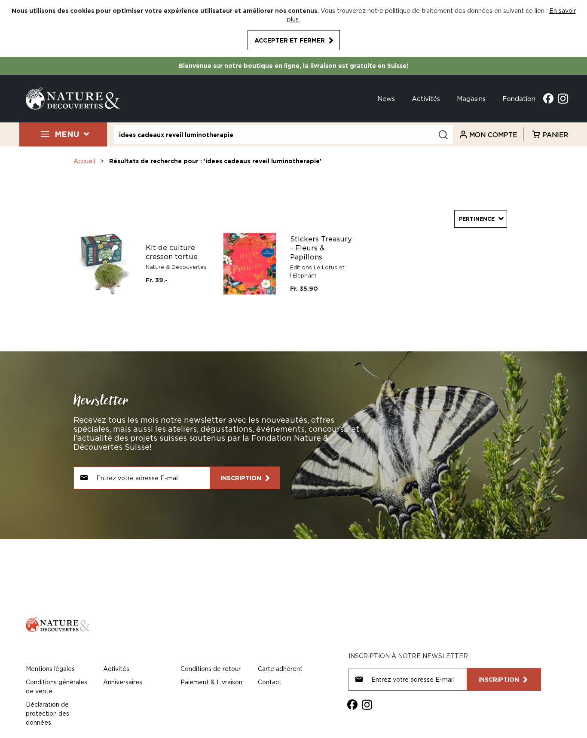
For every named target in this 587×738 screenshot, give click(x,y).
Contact (269, 682)
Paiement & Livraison (211, 682)
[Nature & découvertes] (73, 98)
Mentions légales (50, 668)
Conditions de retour (210, 668)
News (386, 98)
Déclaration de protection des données (47, 713)
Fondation (518, 98)
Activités (426, 98)
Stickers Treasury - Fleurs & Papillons (321, 248)
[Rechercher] (443, 134)
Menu (67, 134)
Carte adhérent (280, 668)
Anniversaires (122, 682)
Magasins (471, 98)
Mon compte (493, 134)
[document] (293, 28)
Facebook (548, 98)
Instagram (563, 98)
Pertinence (477, 219)
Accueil (84, 161)
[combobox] (283, 134)
